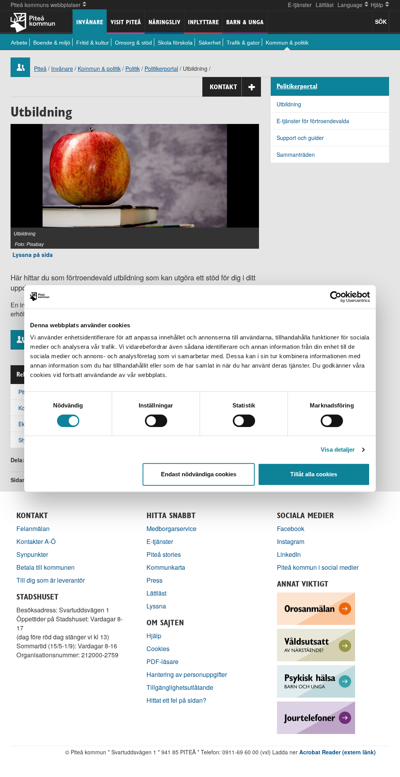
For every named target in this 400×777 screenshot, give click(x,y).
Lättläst (325, 5)
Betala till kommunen (45, 567)
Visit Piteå (126, 22)
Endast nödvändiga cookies (198, 474)
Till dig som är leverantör (51, 580)
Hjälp (153, 635)
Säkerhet (209, 42)
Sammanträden (296, 154)
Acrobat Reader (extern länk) (337, 752)
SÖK (381, 21)
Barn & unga (245, 22)
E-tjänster (300, 5)
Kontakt (223, 87)
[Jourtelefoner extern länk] (316, 716)
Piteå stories (163, 554)
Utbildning (289, 104)
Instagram (290, 541)
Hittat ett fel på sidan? (176, 700)
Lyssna (156, 605)
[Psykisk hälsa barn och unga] (316, 680)
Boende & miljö (51, 42)
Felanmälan (33, 528)
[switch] (156, 421)
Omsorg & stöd (133, 42)
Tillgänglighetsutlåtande (179, 687)
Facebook (290, 528)
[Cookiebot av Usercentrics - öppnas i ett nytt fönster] (336, 297)
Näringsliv (164, 22)
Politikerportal (161, 68)
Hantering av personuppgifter (186, 674)
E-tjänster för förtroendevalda (313, 121)
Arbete (19, 42)
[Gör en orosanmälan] (316, 607)
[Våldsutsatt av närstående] (316, 644)
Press (154, 580)
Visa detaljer (338, 449)
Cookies (158, 648)
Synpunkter (32, 554)
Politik (132, 68)
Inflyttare (203, 22)
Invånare (89, 22)
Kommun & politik (287, 42)
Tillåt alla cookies (313, 474)
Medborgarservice (171, 528)
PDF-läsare (162, 661)
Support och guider (300, 138)
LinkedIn (289, 554)
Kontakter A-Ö (36, 541)
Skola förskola (175, 42)
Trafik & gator (243, 42)
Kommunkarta (165, 567)
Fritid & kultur (92, 42)
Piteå (40, 68)
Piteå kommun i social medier (318, 567)
